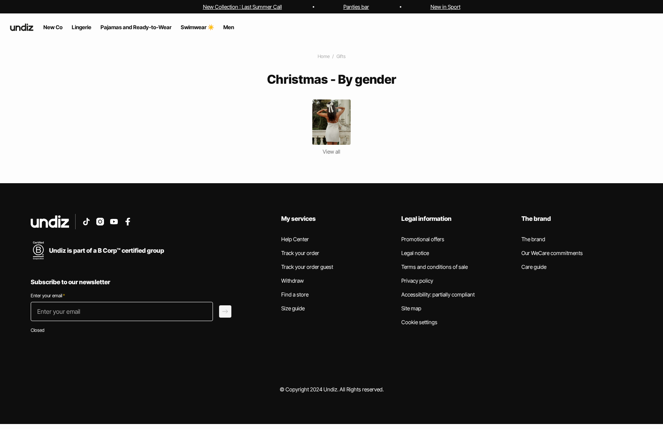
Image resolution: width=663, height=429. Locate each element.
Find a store (294, 294)
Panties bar (356, 6)
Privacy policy (417, 280)
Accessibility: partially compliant (438, 294)
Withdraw (292, 280)
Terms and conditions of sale (434, 266)
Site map (411, 308)
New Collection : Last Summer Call (242, 6)
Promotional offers (422, 239)
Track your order (300, 253)
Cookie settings (419, 322)
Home (324, 56)
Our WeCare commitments (552, 253)
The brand (533, 239)
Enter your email (48, 295)
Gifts (341, 56)
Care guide (533, 266)
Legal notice (415, 253)
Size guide (293, 308)
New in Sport (445, 6)
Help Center (295, 239)
